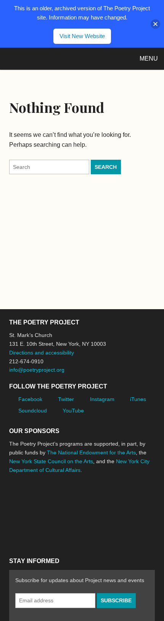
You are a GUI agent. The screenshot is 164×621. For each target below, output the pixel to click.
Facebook (30, 399)
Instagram (102, 399)
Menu (149, 58)
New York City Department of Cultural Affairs (30, 531)
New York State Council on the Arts (51, 461)
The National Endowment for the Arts (91, 452)
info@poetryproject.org (36, 370)
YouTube (73, 411)
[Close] (155, 24)
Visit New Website (82, 36)
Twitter (66, 399)
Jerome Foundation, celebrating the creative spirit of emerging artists (80, 498)
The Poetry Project (41, 58)
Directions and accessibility (41, 353)
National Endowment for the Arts (30, 498)
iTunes (138, 399)
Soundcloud (32, 411)
